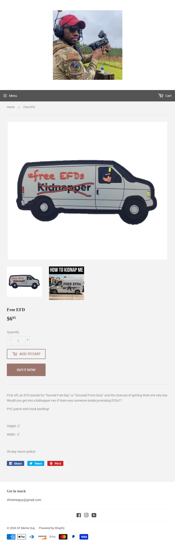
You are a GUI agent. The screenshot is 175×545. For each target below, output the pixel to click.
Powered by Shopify (51, 528)
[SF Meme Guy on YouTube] (94, 516)
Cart (168, 96)
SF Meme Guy (26, 528)
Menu (13, 96)
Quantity (13, 332)
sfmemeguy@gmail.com (24, 500)
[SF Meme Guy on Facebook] (78, 516)
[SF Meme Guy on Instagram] (86, 516)
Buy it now (26, 370)
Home (11, 107)
